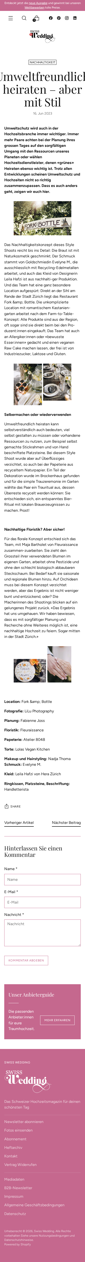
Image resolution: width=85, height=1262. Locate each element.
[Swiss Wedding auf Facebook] (51, 18)
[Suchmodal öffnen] (24, 18)
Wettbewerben (34, 7)
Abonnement (15, 1139)
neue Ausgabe (38, 3)
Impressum (13, 1196)
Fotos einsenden (18, 1130)
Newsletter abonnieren (23, 1121)
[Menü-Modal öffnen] (10, 18)
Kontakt (10, 1156)
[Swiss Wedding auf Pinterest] (59, 18)
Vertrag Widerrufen (20, 1164)
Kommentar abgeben (26, 960)
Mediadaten (14, 1179)
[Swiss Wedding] (42, 36)
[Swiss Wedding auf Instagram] (67, 18)
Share (15, 806)
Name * (10, 869)
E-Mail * (11, 892)
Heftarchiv (13, 1147)
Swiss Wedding (44, 1231)
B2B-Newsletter (18, 1188)
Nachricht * (14, 914)
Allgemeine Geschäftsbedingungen (34, 1205)
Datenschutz (15, 1213)
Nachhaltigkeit (42, 62)
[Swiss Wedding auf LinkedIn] (75, 18)
